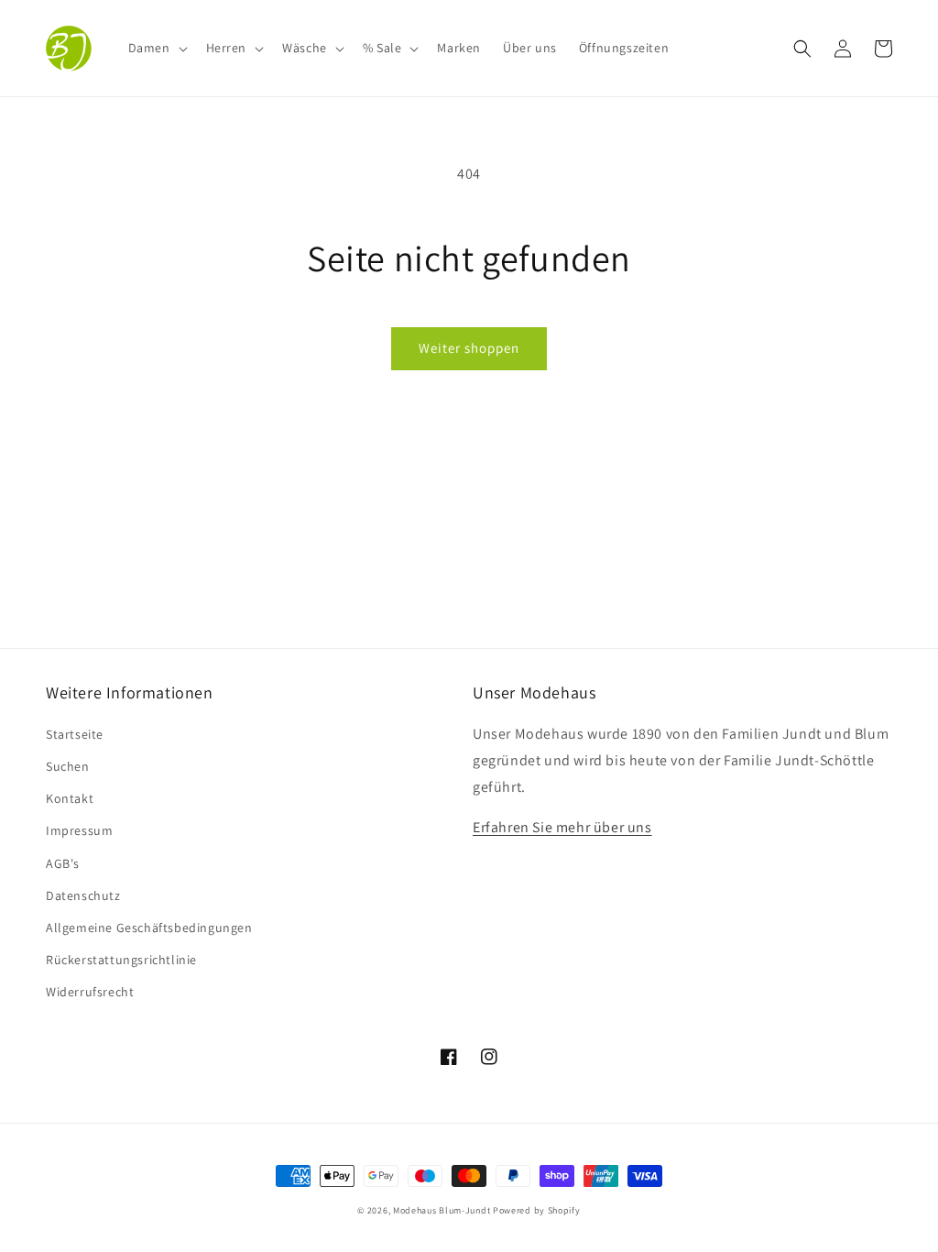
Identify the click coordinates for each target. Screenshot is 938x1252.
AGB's (63, 863)
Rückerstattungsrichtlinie (121, 959)
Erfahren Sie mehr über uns (562, 827)
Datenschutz (83, 895)
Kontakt (69, 798)
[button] (156, 47)
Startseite (75, 734)
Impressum (79, 830)
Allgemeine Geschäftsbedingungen (149, 927)
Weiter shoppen (469, 348)
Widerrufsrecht (90, 991)
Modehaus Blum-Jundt (441, 1210)
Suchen (68, 766)
